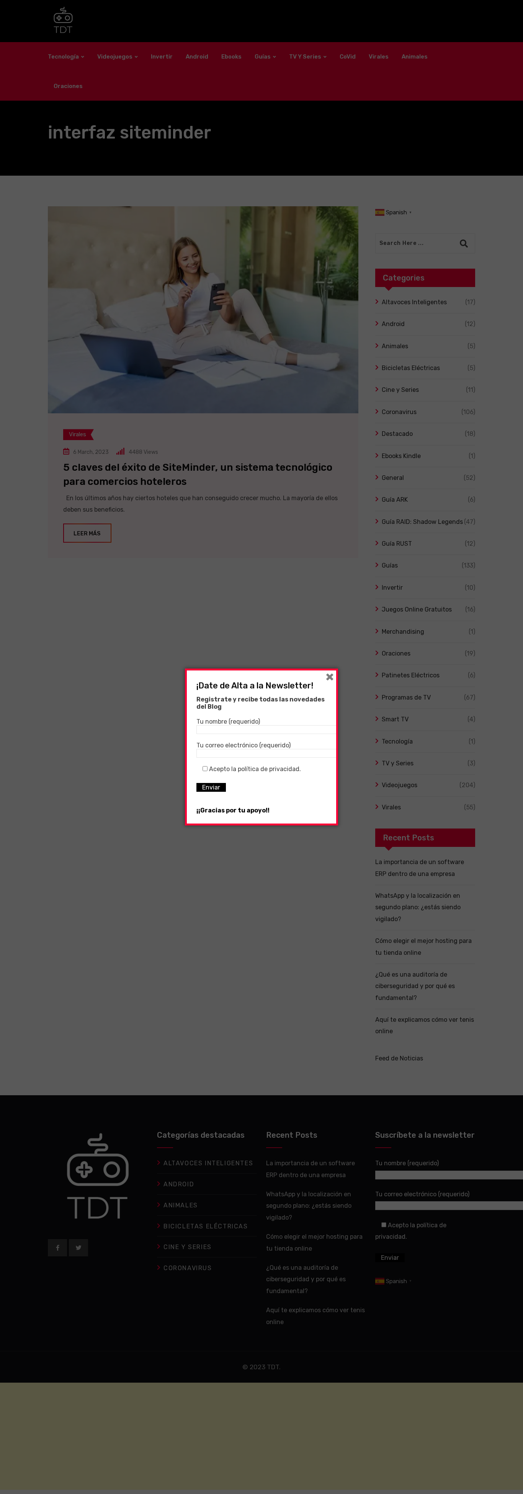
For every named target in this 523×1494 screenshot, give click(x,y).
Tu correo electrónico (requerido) (243, 745)
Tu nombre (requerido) (228, 721)
